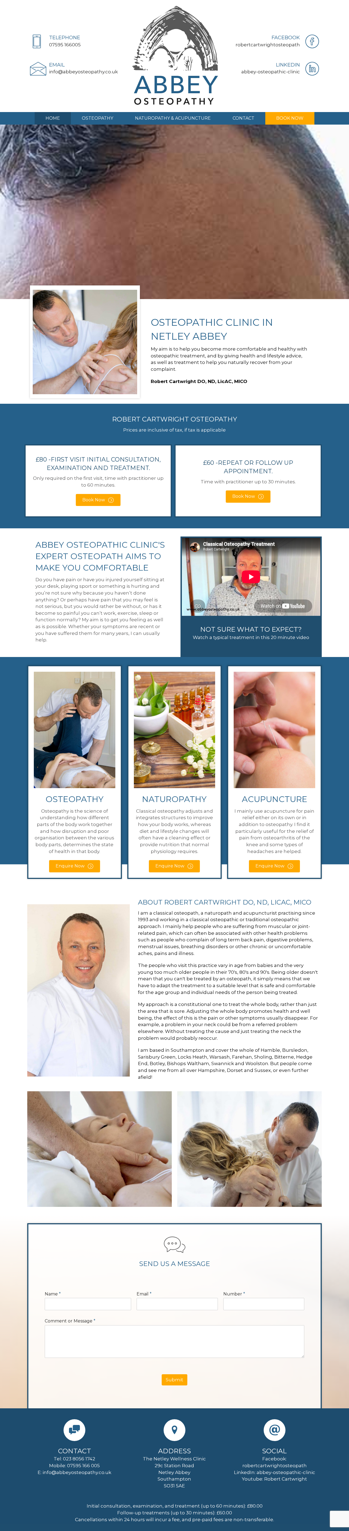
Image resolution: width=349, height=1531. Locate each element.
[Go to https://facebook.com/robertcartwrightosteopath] (274, 42)
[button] (98, 500)
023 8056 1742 (79, 1458)
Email (144, 1294)
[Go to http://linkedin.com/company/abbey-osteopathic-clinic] (274, 70)
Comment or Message (70, 1321)
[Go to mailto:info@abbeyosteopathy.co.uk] (74, 70)
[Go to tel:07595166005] (74, 42)
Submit (174, 1379)
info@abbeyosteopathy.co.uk (77, 1472)
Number (234, 1294)
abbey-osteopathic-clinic (286, 1472)
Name (53, 1294)
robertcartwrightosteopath (274, 1465)
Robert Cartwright (285, 1479)
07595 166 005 (83, 1465)
